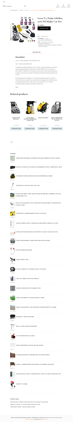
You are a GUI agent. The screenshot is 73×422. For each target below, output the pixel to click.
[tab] (36, 52)
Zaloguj (63, 6)
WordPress (45, 419)
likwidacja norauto (43, 43)
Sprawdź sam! (44, 28)
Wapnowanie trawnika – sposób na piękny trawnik (22, 407)
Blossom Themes (29, 419)
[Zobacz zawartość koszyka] (68, 6)
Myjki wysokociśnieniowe (45, 40)
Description (36, 52)
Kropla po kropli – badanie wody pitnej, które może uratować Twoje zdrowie (29, 402)
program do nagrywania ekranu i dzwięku (50, 44)
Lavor (46, 38)
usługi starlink (42, 46)
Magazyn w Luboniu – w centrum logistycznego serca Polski (25, 404)
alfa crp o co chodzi (47, 42)
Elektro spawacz (7, 6)
